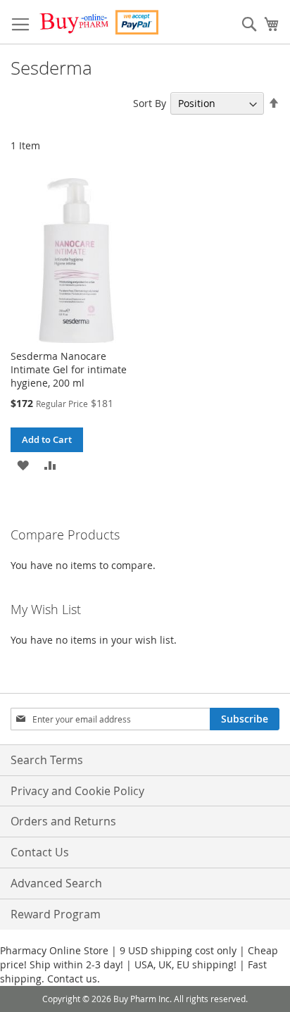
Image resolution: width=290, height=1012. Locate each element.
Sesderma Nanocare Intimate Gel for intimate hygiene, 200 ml (69, 369)
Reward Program (56, 914)
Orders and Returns (63, 821)
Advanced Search (56, 883)
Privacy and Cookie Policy (77, 791)
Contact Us (40, 852)
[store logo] (98, 22)
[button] (23, 464)
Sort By (149, 103)
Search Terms (47, 760)
